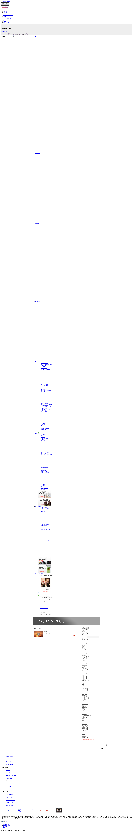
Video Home (37, 627)
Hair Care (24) (84, 686)
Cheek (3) (84, 650)
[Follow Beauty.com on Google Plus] (47, 810)
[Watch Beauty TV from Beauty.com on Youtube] (40, 810)
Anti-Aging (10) (85, 639)
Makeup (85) (84, 706)
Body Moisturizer (45, 384)
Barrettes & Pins (44, 468)
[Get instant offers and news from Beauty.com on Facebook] (8, 810)
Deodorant (43, 389)
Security (5, 826)
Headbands (43, 470)
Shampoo (43, 434)
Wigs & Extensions (45, 472)
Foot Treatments (44, 405)
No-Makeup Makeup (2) (86, 715)
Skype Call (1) (85, 725)
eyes (83, 667)
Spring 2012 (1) (85, 727)
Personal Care (44, 388)
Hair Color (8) (84, 687)
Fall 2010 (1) (84, 676)
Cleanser (43, 424)
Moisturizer (43, 427)
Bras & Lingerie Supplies (46, 529)
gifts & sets (43, 429)
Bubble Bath (43, 366)
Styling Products (44, 438)
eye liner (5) (84, 663)
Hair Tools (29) (85, 691)
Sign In (5, 11)
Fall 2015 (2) (84, 679)
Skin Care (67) (85, 722)
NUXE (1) (84, 634)
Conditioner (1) (85, 658)
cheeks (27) (84, 651)
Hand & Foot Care (45, 403)
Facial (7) (84, 675)
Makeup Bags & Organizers (47, 508)
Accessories (38, 506)
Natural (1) (84, 631)
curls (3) (83, 660)
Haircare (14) (84, 693)
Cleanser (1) (84, 653)
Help (4, 16)
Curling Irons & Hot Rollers (47, 454)
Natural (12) (84, 714)
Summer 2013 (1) (85, 731)
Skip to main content (5, 1)
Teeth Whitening (44, 391)
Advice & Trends (39, 573)
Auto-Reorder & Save (8, 15)
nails (83, 711)
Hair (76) (83, 685)
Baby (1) (83, 640)
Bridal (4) (84, 647)
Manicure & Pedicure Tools (47, 406)
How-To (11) (84, 699)
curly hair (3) (84, 661)
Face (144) (84, 671)
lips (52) (83, 705)
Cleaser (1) (84, 654)
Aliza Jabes (37, 628)
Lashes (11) (84, 700)
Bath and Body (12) (86, 641)
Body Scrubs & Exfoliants (46, 364)
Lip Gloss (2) (84, 703)
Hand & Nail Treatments (46, 404)
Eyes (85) (84, 666)
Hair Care (37, 433)
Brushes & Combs (45, 452)
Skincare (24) (84, 724)
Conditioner (43, 435)
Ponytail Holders (44, 471)
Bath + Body (38, 361)
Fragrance (37, 301)
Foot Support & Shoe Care (47, 524)
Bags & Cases (44, 507)
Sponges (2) (84, 726)
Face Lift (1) (84, 673)
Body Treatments (44, 385)
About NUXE (46, 631)
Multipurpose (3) (85, 710)
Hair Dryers (43, 453)
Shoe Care (43, 528)
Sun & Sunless (44, 408)
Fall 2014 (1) (84, 678)
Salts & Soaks (44, 368)
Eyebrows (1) (84, 665)
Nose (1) (83, 716)
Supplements (43, 386)
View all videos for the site (88, 739)
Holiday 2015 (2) (85, 698)
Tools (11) (84, 735)
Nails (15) (84, 712)
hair (83, 684)
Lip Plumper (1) (85, 704)
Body (42, 383)
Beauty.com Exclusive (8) (87, 644)
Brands (36, 36)
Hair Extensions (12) (86, 688)
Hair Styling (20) (85, 690)
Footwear (43, 526)
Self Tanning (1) (85, 720)
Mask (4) (83, 708)
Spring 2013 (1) (85, 728)
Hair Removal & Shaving (46, 390)
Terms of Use (6, 824)
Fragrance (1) (84, 683)
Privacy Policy (6, 825)
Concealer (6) (84, 657)
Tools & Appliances (45, 451)
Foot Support (44, 525)
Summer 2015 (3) (85, 732)
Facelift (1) (84, 674)
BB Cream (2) (84, 643)
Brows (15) (84, 648)
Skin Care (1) (84, 632)
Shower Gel (43, 365)
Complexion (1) (85, 629)
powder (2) (84, 718)
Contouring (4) (85, 659)
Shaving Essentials (45, 428)
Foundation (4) (85, 681)
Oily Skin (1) (84, 717)
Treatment (43, 437)
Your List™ (6, 13)
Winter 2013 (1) (85, 737)
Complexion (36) (85, 656)
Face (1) (83, 630)
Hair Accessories (44, 467)
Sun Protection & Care (46, 409)
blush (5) (83, 645)
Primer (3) (84, 719)
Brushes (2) (84, 649)
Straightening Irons (45, 456)
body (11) (84, 646)
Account (5, 12)
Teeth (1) (83, 734)
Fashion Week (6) (85, 680)
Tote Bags (43, 510)
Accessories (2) (85, 638)
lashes (83, 701)
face (83, 670)
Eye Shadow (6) (85, 664)
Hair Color (43, 440)
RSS (4, 827)
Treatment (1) (84, 736)
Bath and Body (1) (85, 628)
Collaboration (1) (85, 655)
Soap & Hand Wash (45, 369)
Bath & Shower (44, 363)
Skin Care (37, 153)
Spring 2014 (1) (85, 729)
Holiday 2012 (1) (85, 697)
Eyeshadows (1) (85, 669)
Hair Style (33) (85, 689)
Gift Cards (43, 511)
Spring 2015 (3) (85, 730)
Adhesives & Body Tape (46, 540)
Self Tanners (43, 410)
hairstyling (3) (84, 695)
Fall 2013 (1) (84, 677)
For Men (43, 423)
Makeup (37, 223)
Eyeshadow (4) (85, 668)
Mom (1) (83, 709)
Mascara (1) (84, 707)
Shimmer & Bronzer (45, 411)
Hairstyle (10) (84, 694)
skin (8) (83, 721)
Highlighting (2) (85, 696)
